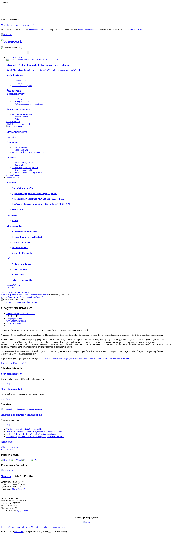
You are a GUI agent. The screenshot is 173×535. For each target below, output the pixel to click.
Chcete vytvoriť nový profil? (13, 363)
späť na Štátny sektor (10, 297)
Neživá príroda (14, 75)
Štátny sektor (43, 295)
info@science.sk (24, 510)
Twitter (4, 292)
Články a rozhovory (15, 57)
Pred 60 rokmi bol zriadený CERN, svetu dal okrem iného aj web (34, 432)
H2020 (15, 220)
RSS (30, 292)
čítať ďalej (5, 384)
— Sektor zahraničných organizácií (27, 172)
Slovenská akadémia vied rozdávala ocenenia (21, 415)
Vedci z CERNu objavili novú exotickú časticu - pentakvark (32, 434)
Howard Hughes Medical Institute (27, 237)
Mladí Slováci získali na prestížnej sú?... (18, 25)
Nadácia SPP (18, 275)
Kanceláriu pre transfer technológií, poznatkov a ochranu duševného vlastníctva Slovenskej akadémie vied (84, 358)
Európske (11, 215)
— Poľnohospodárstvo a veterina (27, 104)
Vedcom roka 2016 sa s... (135, 30)
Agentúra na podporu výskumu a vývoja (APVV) (34, 193)
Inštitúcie (11, 157)
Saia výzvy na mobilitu (22, 280)
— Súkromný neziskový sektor (25, 167)
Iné (8, 258)
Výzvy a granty (13, 177)
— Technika (17, 83)
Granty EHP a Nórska (22, 253)
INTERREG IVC (20, 247)
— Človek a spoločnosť (22, 114)
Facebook (12, 292)
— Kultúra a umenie (20, 117)
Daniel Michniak (13, 323)
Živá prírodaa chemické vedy (15, 92)
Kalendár (10, 288)
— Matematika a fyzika (22, 85)
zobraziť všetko (13, 121)
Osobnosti (12, 142)
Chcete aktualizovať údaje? (31, 297)
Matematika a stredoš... (39, 30)
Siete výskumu (18, 209)
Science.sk (18, 531)
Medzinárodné (14, 226)
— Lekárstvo (17, 99)
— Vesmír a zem (19, 80)
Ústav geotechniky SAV (12, 374)
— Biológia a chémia (21, 101)
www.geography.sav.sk (16, 321)
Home (3, 295)
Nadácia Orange (19, 269)
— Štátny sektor (19, 165)
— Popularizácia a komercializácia (28, 152)
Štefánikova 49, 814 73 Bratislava (20, 313)
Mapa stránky (37, 527)
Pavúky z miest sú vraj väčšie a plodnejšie (24, 429)
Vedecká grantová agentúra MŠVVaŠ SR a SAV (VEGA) (38, 199)
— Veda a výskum (20, 150)
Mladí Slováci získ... (86, 30)
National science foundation (24, 232)
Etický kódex (25, 527)
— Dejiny (16, 119)
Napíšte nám (14, 527)
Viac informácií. (19, 489)
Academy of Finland (21, 242)
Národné (11, 182)
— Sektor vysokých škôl (22, 170)
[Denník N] (6, 34)
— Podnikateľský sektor (22, 163)
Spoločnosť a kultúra (18, 109)
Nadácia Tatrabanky (21, 264)
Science (6, 476)
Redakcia (5, 527)
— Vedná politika (19, 147)
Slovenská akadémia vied (14, 302)
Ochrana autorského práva (54, 527)
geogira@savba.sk (14, 318)
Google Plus (22, 292)
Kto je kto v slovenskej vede (18, 124)
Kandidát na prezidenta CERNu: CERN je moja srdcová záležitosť (35, 436)
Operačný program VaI (23, 188)
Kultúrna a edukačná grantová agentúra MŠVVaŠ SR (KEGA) (41, 204)
